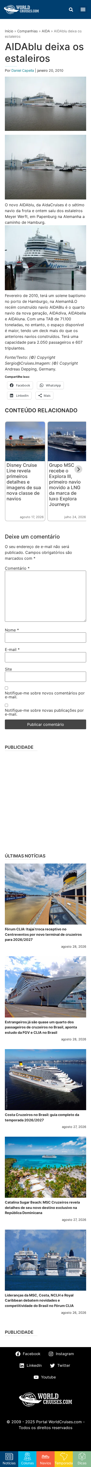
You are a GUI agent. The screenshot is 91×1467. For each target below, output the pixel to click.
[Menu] (83, 9)
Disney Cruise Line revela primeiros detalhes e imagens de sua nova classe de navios (24, 482)
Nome (12, 630)
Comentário (17, 568)
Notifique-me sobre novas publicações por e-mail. (44, 712)
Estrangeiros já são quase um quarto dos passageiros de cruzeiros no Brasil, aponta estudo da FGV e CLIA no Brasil (41, 1027)
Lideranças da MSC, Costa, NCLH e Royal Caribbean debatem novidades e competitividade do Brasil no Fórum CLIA (39, 1300)
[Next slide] (78, 469)
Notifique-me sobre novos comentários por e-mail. (45, 695)
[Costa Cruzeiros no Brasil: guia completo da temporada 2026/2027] (45, 1079)
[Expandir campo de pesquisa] (71, 9)
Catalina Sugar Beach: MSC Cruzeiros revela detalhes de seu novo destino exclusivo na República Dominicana (42, 1207)
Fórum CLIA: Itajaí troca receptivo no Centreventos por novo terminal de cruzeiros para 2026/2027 (43, 934)
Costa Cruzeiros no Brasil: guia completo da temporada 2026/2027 (42, 1117)
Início (9, 31)
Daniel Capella (23, 70)
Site (8, 669)
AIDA (46, 31)
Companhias (27, 31)
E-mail (12, 649)
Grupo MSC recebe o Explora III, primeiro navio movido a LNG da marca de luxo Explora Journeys (65, 484)
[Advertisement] (45, 800)
